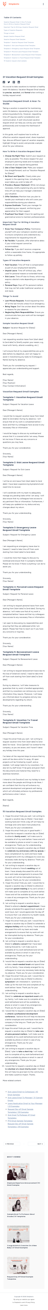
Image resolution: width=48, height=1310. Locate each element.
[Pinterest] (14, 82)
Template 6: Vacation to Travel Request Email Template (22, 58)
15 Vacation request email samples (15, 61)
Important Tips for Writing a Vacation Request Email (21, 27)
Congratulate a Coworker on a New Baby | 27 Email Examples (22, 1246)
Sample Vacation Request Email (14, 36)
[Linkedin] (19, 82)
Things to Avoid (9, 33)
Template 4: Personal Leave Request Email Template (21, 51)
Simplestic (14, 4)
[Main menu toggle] (43, 4)
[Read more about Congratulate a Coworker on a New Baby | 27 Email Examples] (18, 1234)
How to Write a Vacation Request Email (17, 24)
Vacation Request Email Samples (14, 39)
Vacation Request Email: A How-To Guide (17, 22)
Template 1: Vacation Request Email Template (19, 42)
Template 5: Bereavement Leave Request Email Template (22, 55)
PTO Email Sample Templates (20, 1121)
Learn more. (24, 1305)
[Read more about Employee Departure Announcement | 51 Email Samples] (18, 1171)
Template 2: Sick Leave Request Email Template (19, 45)
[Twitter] (9, 82)
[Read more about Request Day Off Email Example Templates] (18, 1265)
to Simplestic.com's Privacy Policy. (24, 1302)
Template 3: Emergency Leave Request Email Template (22, 48)
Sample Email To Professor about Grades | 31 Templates (21, 1215)
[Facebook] (4, 82)
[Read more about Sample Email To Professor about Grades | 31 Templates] (18, 1203)
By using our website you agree (24, 1299)
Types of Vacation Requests (13, 30)
